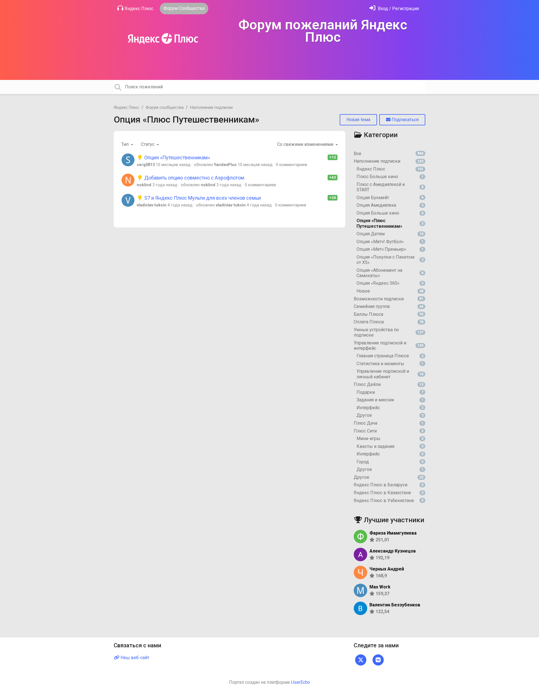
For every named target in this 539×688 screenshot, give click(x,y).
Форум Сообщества (184, 8)
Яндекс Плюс (139, 8)
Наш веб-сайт (134, 657)
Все (388, 153)
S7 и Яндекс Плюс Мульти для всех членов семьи (202, 198)
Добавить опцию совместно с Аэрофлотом (193, 178)
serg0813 (146, 164)
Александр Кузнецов (392, 551)
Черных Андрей (386, 569)
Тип (125, 144)
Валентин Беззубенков (394, 605)
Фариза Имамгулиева (393, 533)
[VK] (378, 659)
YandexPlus (225, 164)
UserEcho (300, 682)
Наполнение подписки (211, 107)
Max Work (379, 587)
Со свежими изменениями (305, 144)
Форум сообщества (165, 107)
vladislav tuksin (151, 205)
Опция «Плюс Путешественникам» (186, 119)
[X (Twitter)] (361, 659)
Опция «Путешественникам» (176, 157)
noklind (144, 185)
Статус (148, 144)
